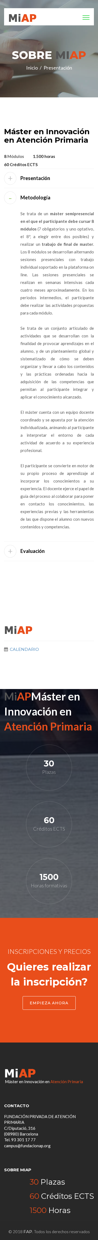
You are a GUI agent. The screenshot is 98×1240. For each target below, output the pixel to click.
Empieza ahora (49, 1003)
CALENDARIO (24, 649)
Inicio (32, 68)
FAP (27, 1231)
